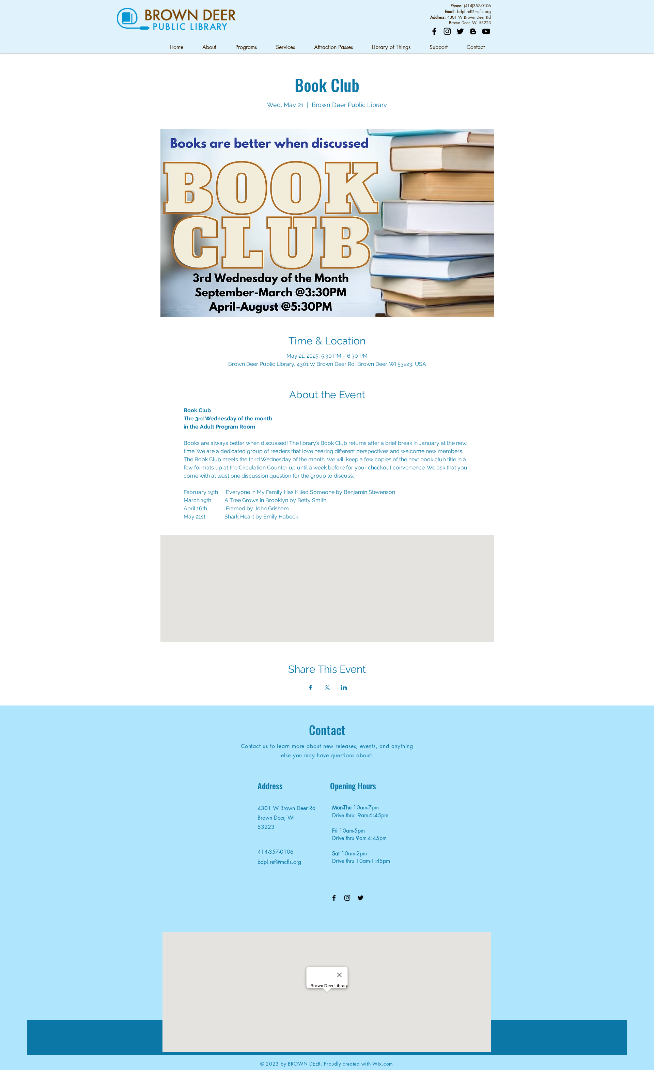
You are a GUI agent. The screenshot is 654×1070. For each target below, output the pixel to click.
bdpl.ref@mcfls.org (474, 11)
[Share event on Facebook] (310, 687)
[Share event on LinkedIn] (344, 687)
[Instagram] (447, 31)
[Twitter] (460, 31)
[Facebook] (434, 31)
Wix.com (382, 1063)
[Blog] (473, 31)
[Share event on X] (327, 687)
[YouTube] (486, 31)
